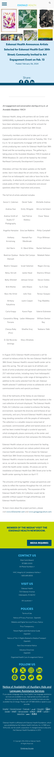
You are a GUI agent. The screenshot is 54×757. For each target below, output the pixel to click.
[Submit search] (49, 2)
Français (26, 709)
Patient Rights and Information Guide (26, 631)
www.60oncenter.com (15, 511)
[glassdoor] (31, 677)
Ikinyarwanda (23, 711)
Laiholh (46, 711)
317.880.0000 (27, 563)
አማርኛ (32, 711)
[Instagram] (31, 670)
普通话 (34, 714)
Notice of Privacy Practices (23, 618)
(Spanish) (37, 618)
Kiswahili (40, 709)
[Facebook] (21, 82)
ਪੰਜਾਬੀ (39, 711)
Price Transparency (27, 626)
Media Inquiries (39, 542)
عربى (33, 709)
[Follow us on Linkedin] (39, 670)
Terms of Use (27, 613)
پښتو (28, 714)
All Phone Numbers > (27, 566)
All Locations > (27, 600)
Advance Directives (26, 650)
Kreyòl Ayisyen (15, 709)
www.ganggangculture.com (40, 511)
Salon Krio (20, 714)
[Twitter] (26, 82)
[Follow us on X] (23, 670)
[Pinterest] (15, 677)
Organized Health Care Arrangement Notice (27, 657)
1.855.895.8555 (27, 575)
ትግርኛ (14, 711)
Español (5, 709)
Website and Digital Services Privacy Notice (27, 622)
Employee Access (27, 748)
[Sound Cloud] (39, 677)
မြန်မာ (48, 709)
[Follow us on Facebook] (15, 670)
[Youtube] (23, 677)
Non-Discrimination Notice (27, 645)
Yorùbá (7, 711)
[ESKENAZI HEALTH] (27, 5)
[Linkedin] (32, 82)
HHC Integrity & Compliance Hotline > (27, 572)
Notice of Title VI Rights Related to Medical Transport (26, 638)
